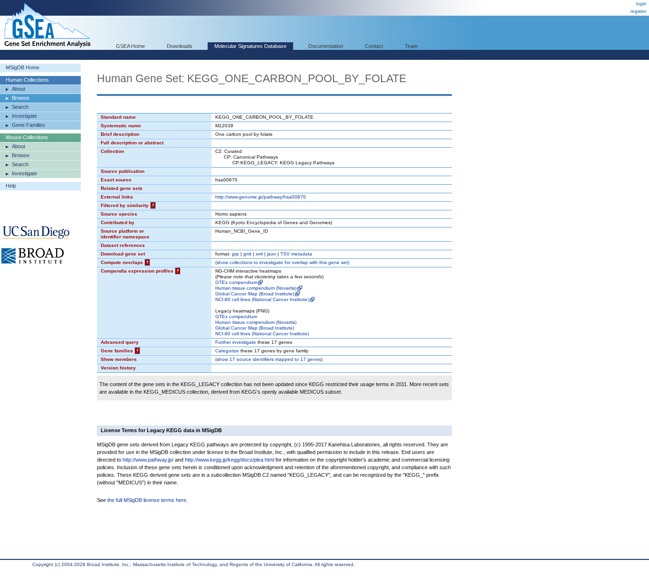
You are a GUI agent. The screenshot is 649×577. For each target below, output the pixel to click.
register (638, 11)
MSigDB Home (22, 67)
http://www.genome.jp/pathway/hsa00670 (260, 196)
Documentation (325, 46)
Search (20, 107)
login (641, 3)
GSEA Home (130, 46)
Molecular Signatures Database (250, 46)
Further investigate (235, 342)
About (18, 89)
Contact (374, 46)
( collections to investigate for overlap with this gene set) (282, 262)
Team (411, 46)
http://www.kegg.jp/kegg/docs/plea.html (229, 460)
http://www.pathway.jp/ (148, 460)
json (271, 253)
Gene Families (28, 125)
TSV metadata (296, 253)
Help (11, 186)
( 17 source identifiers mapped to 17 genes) (269, 359)
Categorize (227, 350)
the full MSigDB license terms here (146, 500)
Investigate (24, 116)
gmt (247, 253)
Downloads (179, 46)
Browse (20, 98)
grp (235, 253)
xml (259, 253)
